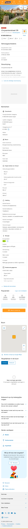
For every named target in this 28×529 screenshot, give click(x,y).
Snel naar (4, 494)
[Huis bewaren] (25, 7)
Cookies (18, 524)
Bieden (7, 435)
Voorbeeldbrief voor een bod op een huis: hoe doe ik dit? (12, 424)
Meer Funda (4, 507)
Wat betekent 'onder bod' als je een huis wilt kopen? (12, 411)
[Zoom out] (24, 349)
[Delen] (21, 7)
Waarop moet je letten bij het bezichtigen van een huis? (12, 417)
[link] (14, 14)
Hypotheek (8, 446)
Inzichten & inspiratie (7, 498)
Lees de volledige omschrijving (12, 81)
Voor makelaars (5, 503)
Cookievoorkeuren (7, 526)
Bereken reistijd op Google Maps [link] (13, 354)
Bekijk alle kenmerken (9, 286)
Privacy (3, 524)
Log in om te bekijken (21, 291)
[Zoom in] (24, 345)
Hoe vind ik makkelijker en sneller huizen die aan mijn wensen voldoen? (12, 405)
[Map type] (4, 328)
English (6, 517)
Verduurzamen (9, 440)
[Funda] (8, 2)
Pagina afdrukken (10, 489)
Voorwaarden (10, 524)
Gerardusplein (16, 32)
